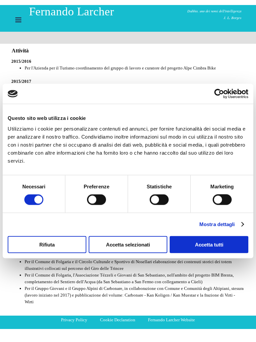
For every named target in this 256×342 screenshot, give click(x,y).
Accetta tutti (209, 244)
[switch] (96, 199)
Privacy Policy (74, 319)
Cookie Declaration (117, 319)
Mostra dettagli (217, 224)
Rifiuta (47, 244)
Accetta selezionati (128, 244)
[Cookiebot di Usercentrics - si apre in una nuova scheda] (219, 94)
